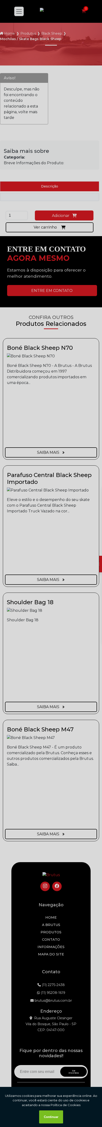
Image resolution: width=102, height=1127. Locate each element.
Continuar (51, 1117)
